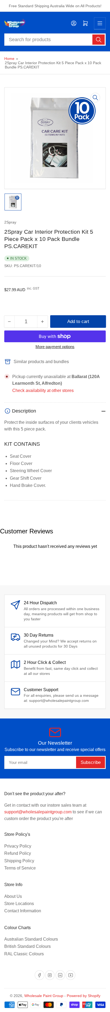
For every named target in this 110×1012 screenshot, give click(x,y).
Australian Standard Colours (31, 939)
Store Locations (19, 903)
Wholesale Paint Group (43, 996)
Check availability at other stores (43, 390)
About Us (13, 896)
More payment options (55, 346)
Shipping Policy (19, 861)
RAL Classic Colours (24, 954)
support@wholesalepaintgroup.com (38, 812)
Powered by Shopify (83, 996)
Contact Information (22, 911)
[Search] (98, 39)
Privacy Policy (17, 846)
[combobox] (55, 39)
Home (9, 58)
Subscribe (91, 762)
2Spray (10, 222)
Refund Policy (17, 853)
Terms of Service (20, 868)
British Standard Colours (27, 946)
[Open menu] (100, 23)
